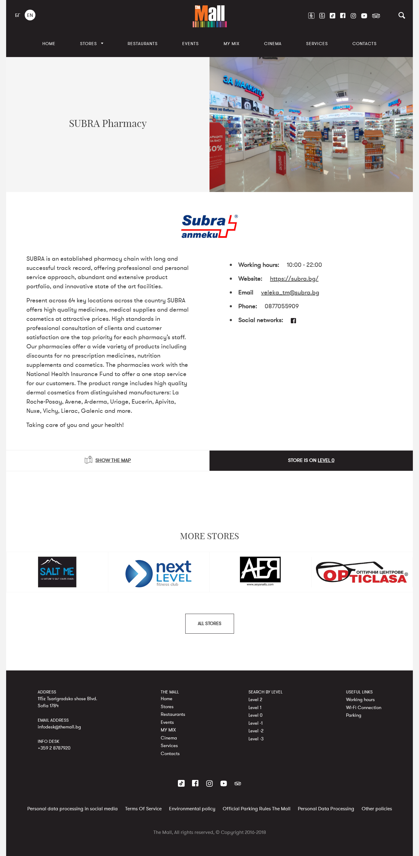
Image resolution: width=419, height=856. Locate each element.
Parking (353, 715)
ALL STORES (209, 623)
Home (49, 44)
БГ (17, 15)
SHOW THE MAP (113, 460)
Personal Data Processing (326, 808)
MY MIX (232, 44)
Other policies (377, 808)
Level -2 (255, 731)
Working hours (360, 700)
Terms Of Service (143, 808)
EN (30, 15)
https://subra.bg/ (294, 278)
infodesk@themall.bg (59, 727)
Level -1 (255, 723)
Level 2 (255, 700)
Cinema (273, 44)
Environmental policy (192, 808)
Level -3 (255, 738)
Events (190, 44)
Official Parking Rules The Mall (256, 808)
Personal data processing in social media (72, 808)
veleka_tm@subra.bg (290, 292)
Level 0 (255, 715)
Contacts (364, 44)
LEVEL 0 (326, 460)
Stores (88, 44)
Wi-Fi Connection (363, 707)
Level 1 (254, 707)
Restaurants (143, 44)
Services (317, 44)
